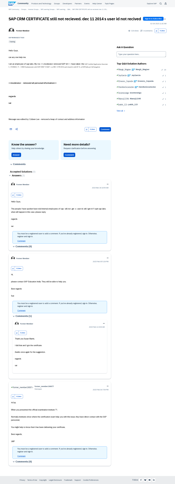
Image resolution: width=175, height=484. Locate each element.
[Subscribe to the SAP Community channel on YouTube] (149, 480)
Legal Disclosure (55, 480)
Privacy (22, 480)
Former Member (23, 31)
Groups (57, 4)
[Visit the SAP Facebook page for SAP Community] (141, 480)
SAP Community (14, 9)
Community (23, 3)
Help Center (97, 4)
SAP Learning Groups (47, 9)
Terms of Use (32, 480)
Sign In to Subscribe (153, 19)
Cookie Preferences (91, 480)
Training (12, 42)
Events (87, 4)
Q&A (68, 9)
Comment (105, 129)
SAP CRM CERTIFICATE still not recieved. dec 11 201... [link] (89, 9)
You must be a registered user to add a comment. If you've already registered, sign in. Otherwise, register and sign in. (57, 235)
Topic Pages (109, 4)
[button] (156, 31)
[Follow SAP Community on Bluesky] (145, 480)
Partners (78, 4)
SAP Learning (61, 9)
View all (120, 111)
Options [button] (165, 19)
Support (78, 480)
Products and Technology (41, 4)
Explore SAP (152, 4)
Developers (67, 4)
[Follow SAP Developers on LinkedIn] (154, 480)
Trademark (68, 480)
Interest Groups (33, 9)
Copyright (43, 480)
